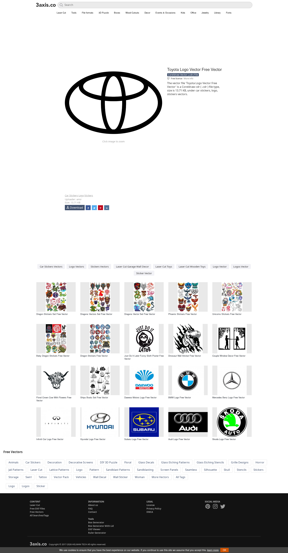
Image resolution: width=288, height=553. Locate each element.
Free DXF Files (37, 508)
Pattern (94, 470)
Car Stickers (71, 195)
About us (93, 505)
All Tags (180, 477)
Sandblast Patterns (118, 470)
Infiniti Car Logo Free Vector (49, 439)
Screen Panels (169, 470)
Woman (140, 477)
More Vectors (160, 477)
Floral (127, 462)
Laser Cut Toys (164, 266)
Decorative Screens (81, 462)
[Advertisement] (144, 42)
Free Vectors (36, 511)
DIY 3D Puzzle (108, 462)
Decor (147, 12)
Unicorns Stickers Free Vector (226, 314)
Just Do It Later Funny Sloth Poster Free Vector (144, 357)
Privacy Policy (153, 508)
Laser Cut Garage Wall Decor (132, 266)
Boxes (117, 12)
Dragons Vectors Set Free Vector (96, 314)
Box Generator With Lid (101, 525)
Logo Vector (220, 266)
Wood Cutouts (132, 12)
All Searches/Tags (39, 515)
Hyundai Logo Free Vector (92, 439)
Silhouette (210, 470)
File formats (87, 12)
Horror (260, 462)
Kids (183, 12)
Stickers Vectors (100, 266)
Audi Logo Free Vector (179, 439)
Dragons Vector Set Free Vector (139, 314)
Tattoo (43, 477)
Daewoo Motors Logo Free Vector (140, 397)
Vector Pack (61, 477)
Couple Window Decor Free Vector (228, 355)
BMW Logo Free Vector (179, 397)
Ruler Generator (97, 532)
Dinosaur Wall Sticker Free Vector (184, 355)
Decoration (55, 462)
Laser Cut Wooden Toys (192, 266)
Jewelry (205, 12)
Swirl (29, 477)
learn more (213, 550)
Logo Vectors (76, 266)
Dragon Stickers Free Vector (94, 355)
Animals (13, 462)
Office (193, 12)
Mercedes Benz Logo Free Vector (228, 397)
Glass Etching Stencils (210, 462)
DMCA (149, 511)
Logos (26, 486)
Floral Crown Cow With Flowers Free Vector (53, 399)
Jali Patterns (16, 470)
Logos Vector (240, 266)
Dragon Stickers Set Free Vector (52, 314)
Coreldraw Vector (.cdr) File (183, 74)
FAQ (90, 508)
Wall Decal (99, 477)
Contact (92, 511)
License (150, 505)
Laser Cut (61, 12)
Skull (227, 470)
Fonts (229, 12)
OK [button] (224, 550)
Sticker (40, 486)
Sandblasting (145, 470)
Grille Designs (239, 462)
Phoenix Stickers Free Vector (182, 314)
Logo (81, 195)
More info (188, 78)
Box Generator (96, 522)
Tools (73, 12)
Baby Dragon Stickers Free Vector (52, 355)
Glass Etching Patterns (175, 462)
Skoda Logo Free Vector (224, 439)
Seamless (191, 470)
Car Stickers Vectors (51, 266)
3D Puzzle (104, 12)
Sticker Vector (144, 273)
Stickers (88, 195)
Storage (13, 477)
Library (217, 12)
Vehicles (81, 477)
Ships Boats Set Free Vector (94, 397)
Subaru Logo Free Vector (136, 439)
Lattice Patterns (59, 470)
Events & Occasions (166, 12)
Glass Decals (146, 462)
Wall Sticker (120, 477)
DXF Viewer (94, 529)
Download (76, 207)
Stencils (241, 470)
